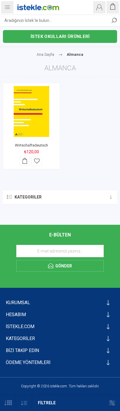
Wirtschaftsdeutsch (31, 145)
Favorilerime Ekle (36, 161)
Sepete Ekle (25, 161)
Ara (114, 20)
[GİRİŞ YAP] (99, 7)
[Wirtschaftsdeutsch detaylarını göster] (31, 111)
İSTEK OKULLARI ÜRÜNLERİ (60, 36)
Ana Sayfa (45, 54)
